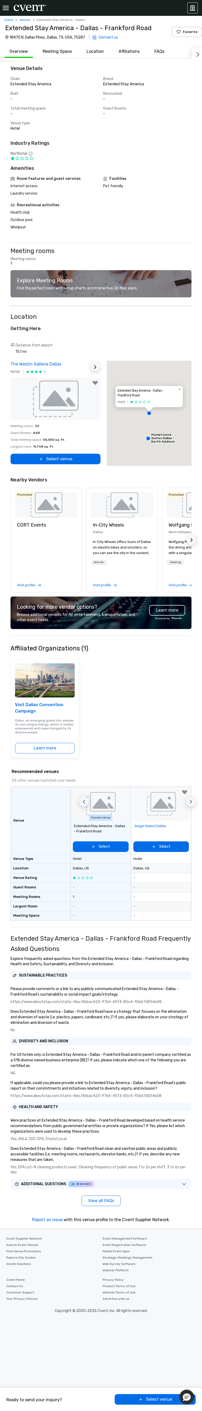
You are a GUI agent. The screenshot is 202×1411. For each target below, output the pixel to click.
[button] (149, 413)
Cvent (8, 20)
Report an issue (47, 1219)
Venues (25, 20)
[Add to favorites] (95, 383)
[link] (46, 505)
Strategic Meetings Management (127, 1257)
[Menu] (6, 8)
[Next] (196, 53)
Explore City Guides (21, 1257)
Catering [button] (175, 562)
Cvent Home (15, 1280)
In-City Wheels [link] (108, 525)
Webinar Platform (116, 1270)
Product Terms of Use (119, 1286)
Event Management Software (125, 1238)
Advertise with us (116, 1299)
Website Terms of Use (119, 1292)
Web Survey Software (119, 1264)
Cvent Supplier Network (24, 1238)
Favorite (190, 32)
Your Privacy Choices (22, 1299)
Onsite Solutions (18, 1264)
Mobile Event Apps (116, 1251)
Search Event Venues (22, 1245)
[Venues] (192, 7)
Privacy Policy (113, 1280)
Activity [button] (99, 562)
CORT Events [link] (31, 525)
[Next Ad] (95, 367)
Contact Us (14, 1286)
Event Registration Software (124, 1245)
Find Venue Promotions (23, 1251)
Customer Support (20, 1292)
